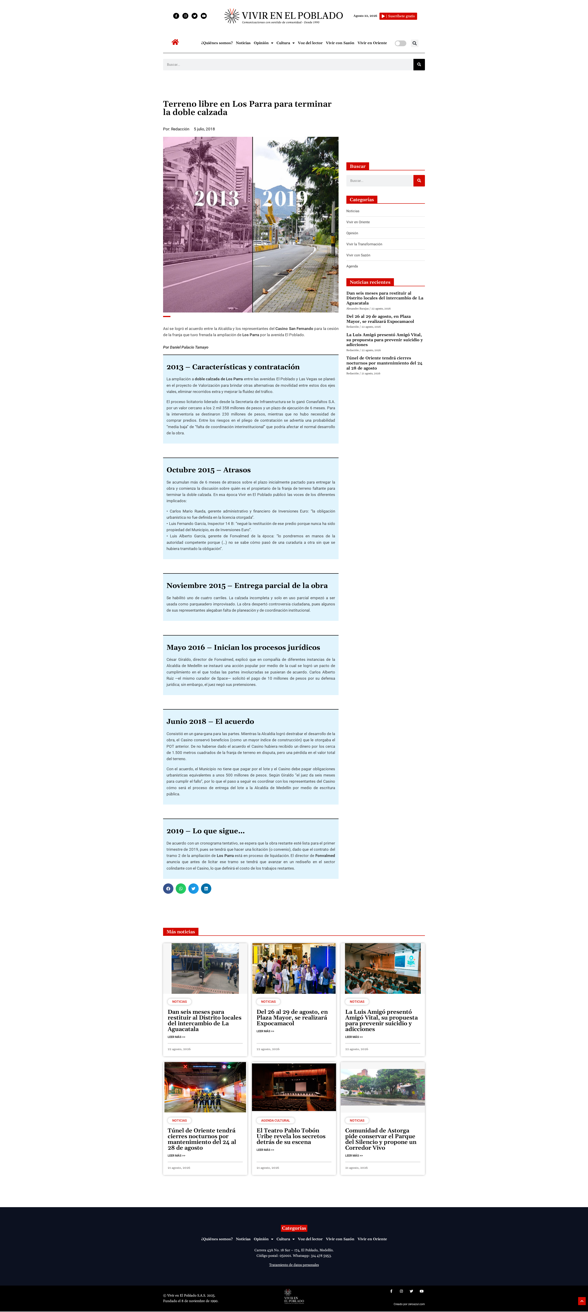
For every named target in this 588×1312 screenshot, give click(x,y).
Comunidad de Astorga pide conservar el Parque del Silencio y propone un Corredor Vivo (380, 1139)
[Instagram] (185, 16)
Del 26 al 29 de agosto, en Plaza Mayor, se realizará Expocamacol (380, 319)
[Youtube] (204, 16)
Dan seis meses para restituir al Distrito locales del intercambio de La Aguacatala (384, 298)
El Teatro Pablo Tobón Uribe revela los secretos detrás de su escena (291, 1136)
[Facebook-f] (176, 16)
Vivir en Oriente (372, 43)
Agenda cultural (275, 1120)
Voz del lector (310, 43)
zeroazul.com (416, 1304)
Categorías (294, 1228)
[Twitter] (195, 16)
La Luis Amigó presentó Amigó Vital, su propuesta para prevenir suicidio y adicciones (384, 339)
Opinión (261, 43)
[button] (414, 43)
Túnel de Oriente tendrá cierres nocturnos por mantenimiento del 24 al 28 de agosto (384, 363)
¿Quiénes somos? (217, 43)
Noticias (243, 43)
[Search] (419, 64)
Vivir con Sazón (340, 43)
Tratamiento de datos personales (294, 1265)
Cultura (283, 43)
